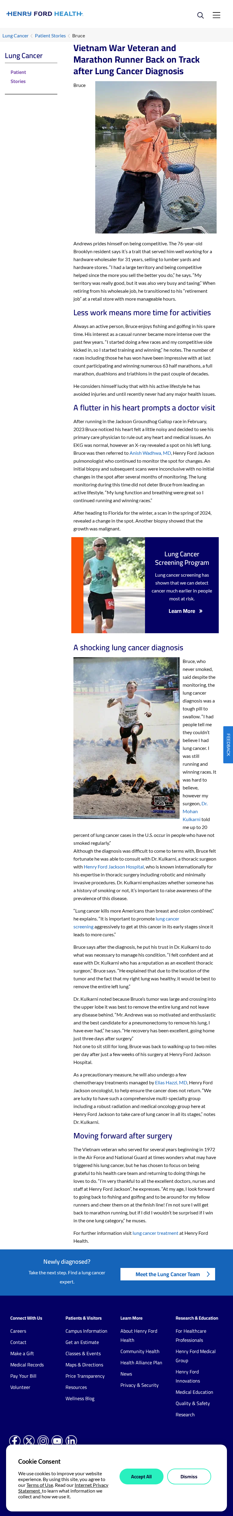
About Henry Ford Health (138, 1335)
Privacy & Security (139, 1385)
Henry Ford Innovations (188, 1376)
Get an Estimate (82, 1342)
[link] (61, 14)
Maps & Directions (84, 1364)
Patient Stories (50, 35)
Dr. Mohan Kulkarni (195, 811)
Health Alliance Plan (141, 1362)
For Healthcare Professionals (191, 1335)
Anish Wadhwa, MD (150, 453)
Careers (18, 1330)
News (126, 1373)
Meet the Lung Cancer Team (168, 1274)
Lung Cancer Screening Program (182, 558)
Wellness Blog (80, 1398)
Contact (18, 1342)
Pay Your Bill (23, 1375)
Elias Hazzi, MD (171, 1082)
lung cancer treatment (155, 1233)
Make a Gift (22, 1353)
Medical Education (194, 1392)
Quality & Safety (193, 1403)
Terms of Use (39, 1485)
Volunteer (20, 1387)
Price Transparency (85, 1375)
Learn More (182, 611)
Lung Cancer (15, 35)
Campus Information (86, 1330)
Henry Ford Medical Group (196, 1356)
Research (185, 1414)
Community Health (140, 1351)
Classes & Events (83, 1353)
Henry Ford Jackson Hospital (114, 866)
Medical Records (27, 1364)
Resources (76, 1387)
